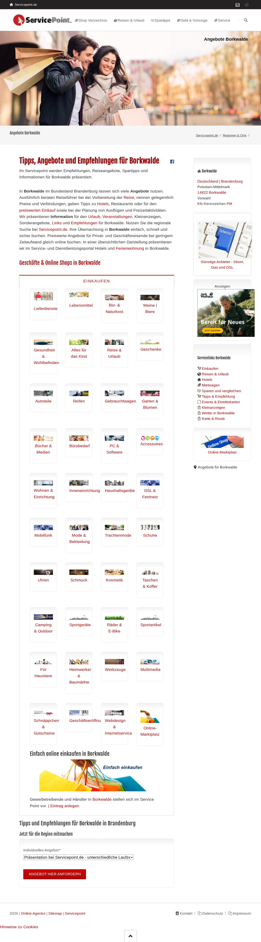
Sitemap (55, 913)
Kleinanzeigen (213, 408)
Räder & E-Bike (114, 628)
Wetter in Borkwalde (218, 413)
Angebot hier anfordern (55, 874)
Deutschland (207, 181)
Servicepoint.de (207, 135)
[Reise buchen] (246, 4)
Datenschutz (212, 913)
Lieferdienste (46, 308)
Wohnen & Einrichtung (44, 493)
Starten (245, 20)
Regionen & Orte (234, 135)
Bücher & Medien (43, 449)
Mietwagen (211, 385)
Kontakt (186, 913)
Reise (129, 197)
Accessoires (151, 444)
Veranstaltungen (117, 216)
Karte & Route (213, 419)
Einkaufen (96, 281)
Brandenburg (232, 181)
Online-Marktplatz (150, 731)
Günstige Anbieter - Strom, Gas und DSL (222, 264)
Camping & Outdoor (43, 628)
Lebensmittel (81, 305)
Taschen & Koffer (150, 583)
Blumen (150, 407)
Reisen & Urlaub (215, 374)
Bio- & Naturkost (114, 308)
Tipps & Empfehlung (218, 396)
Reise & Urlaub (114, 353)
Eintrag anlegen (64, 806)
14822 (202, 192)
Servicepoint (75, 913)
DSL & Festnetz (150, 493)
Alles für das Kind (79, 353)
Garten (148, 401)
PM (229, 204)
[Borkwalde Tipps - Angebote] (130, 78)
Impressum (242, 913)
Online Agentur (33, 913)
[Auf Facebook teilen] (172, 162)
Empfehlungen (84, 223)
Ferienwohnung (130, 248)
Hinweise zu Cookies (19, 927)
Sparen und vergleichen (221, 391)
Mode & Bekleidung (79, 538)
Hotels (103, 204)
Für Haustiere (43, 672)
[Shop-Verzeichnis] (237, 4)
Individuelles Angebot (41, 850)
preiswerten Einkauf (37, 210)
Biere (150, 311)
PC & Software (114, 449)
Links (57, 223)
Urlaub (94, 216)
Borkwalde (102, 799)
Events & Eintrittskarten (221, 402)
